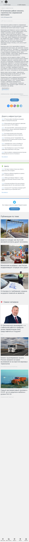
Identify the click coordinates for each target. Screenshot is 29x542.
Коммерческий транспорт (7, 397)
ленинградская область (18, 93)
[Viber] (14, 106)
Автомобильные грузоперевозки (9, 366)
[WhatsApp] (18, 106)
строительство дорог (5, 93)
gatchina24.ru (5, 89)
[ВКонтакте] (8, 106)
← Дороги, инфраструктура (7, 8)
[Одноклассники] (11, 106)
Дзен (2, 334)
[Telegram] (21, 106)
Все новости (5, 156)
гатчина (11, 93)
